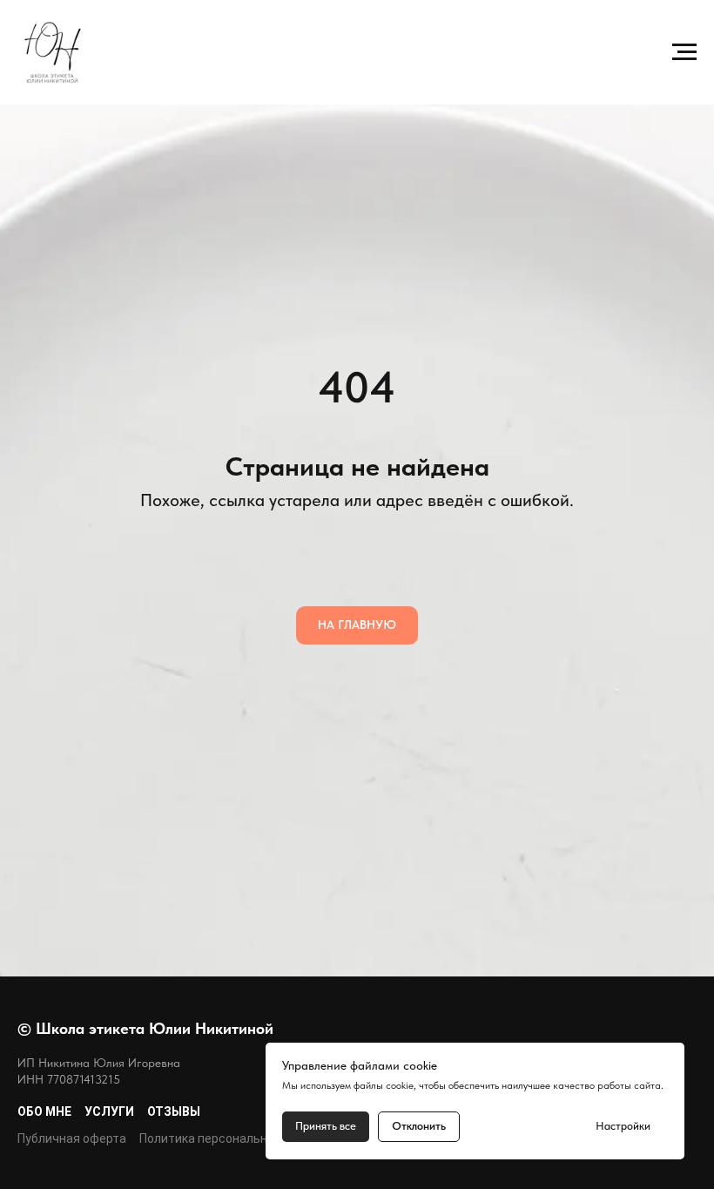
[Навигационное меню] (684, 52)
